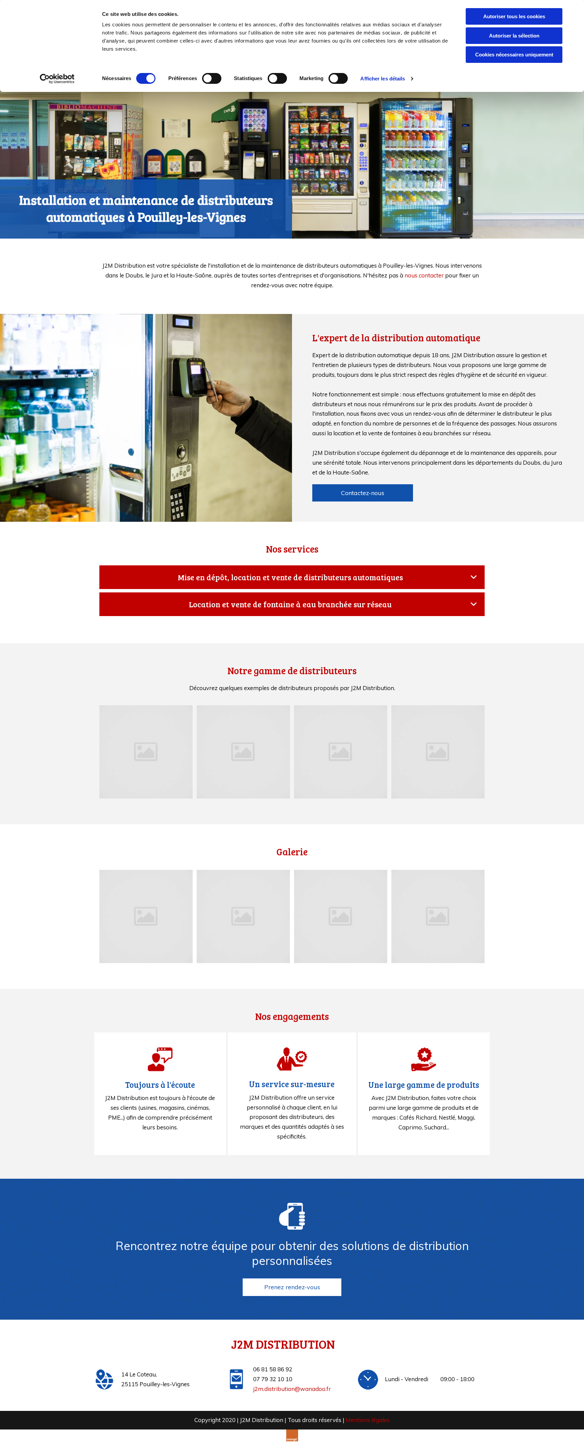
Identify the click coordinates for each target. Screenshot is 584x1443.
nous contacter (424, 275)
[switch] (211, 78)
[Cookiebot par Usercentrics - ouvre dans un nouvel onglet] (57, 79)
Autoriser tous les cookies (514, 16)
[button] (362, 493)
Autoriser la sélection (514, 36)
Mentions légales (368, 1419)
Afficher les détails (382, 78)
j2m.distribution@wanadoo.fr (292, 1388)
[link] (473, 577)
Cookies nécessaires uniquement (514, 54)
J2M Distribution (283, 1344)
